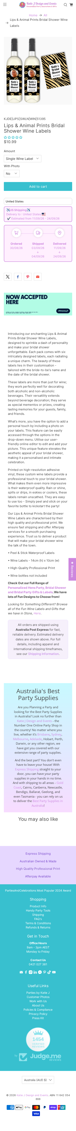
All (45, 15)
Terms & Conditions (38, 923)
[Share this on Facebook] (18, 277)
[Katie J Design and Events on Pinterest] (44, 973)
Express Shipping (27, 769)
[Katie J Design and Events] (38, 5)
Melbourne (20, 739)
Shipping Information (43, 654)
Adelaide (36, 739)
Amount (9, 151)
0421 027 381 (38, 964)
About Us (38, 1005)
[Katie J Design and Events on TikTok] (49, 973)
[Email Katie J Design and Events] (21, 973)
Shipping (38, 914)
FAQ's (38, 919)
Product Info (38, 906)
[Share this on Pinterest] (28, 277)
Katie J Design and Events (34, 721)
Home (33, 15)
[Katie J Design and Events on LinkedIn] (35, 973)
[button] (13, 137)
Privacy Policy (38, 1014)
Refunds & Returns (38, 927)
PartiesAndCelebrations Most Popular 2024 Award (38, 890)
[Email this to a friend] (38, 277)
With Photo (12, 166)
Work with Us (38, 1001)
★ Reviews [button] (72, 569)
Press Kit (38, 1018)
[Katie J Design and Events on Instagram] (30, 973)
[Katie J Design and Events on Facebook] (26, 973)
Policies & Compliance (38, 1009)
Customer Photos (38, 997)
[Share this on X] (8, 277)
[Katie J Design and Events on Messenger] (40, 973)
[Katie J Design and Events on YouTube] (54, 973)
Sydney (56, 734)
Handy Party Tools (38, 910)
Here (37, 613)
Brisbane (43, 734)
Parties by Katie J (38, 992)
